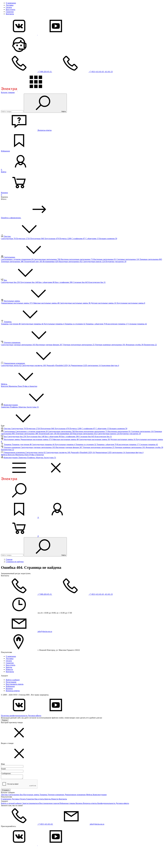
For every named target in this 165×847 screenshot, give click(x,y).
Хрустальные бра (29, 282)
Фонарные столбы (135, 345)
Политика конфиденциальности (14, 716)
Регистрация (11, 682)
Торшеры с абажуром (96, 324)
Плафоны (14, 407)
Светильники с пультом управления (17, 259)
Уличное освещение (56, 795)
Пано (20, 386)
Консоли (5, 386)
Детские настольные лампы (104, 303)
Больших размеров (108, 238)
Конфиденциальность (106, 803)
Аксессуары (32, 407)
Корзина (9, 688)
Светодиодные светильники (47, 259)
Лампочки (5, 407)
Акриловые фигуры (110, 365)
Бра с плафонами (64, 282)
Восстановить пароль (14, 684)
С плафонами (79, 238)
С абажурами (92, 238)
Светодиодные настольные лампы (75, 303)
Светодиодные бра (10, 282)
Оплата (9, 7)
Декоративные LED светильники (86, 365)
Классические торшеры (117, 324)
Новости (9, 669)
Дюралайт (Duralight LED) (58, 365)
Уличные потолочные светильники (79, 345)
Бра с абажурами (46, 282)
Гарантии (10, 12)
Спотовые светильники (128, 259)
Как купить (10, 9)
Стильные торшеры (137, 324)
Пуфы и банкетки (30, 386)
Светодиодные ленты (11, 365)
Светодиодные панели (94, 261)
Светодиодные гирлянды (34, 365)
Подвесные (23, 238)
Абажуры (22, 407)
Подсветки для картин (115, 261)
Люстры (4, 795)
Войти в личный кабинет (11, 803)
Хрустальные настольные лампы (131, 303)
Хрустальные (51, 238)
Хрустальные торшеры (54, 324)
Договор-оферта (34, 716)
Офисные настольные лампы (46, 303)
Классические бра (97, 282)
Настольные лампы (31, 795)
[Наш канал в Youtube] (56, 34)
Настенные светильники (104, 259)
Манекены (13, 386)
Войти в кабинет (13, 680)
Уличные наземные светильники (110, 345)
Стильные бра (80, 282)
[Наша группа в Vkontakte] (19, 34)
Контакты (10, 14)
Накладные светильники (71, 261)
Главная (9, 559)
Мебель (89, 795)
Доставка (9, 5)
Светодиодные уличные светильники (18, 345)
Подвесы (65, 238)
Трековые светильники (151, 259)
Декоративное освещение (75, 795)
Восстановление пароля (49, 803)
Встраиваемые (51, 261)
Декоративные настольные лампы (17, 303)
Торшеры (44, 795)
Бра (21, 795)
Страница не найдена (15, 562)
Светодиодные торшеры (32, 324)
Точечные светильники (12, 261)
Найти (63, 111)
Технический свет (33, 261)
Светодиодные (8, 238)
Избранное (10, 686)
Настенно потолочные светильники (77, 259)
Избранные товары (67, 803)
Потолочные (37, 238)
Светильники (14, 795)
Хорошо (5, 720)
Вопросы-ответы (13, 691)
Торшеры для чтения (11, 324)
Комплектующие (100, 795)
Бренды (9, 667)
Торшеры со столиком (75, 324)
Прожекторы (150, 345)
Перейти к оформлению (11, 218)
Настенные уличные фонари (49, 345)
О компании (11, 3)
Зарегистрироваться (30, 803)
